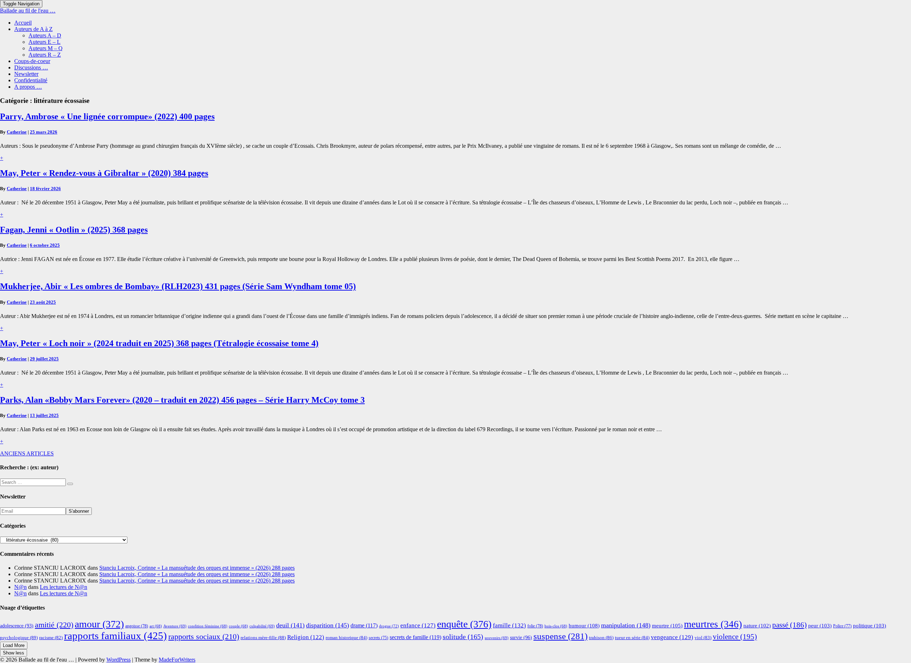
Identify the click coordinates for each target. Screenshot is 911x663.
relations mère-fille (263, 637)
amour (99, 624)
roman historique (346, 637)
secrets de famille (415, 637)
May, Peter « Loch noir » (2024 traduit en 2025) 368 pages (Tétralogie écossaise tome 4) (159, 343)
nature (757, 625)
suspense (560, 636)
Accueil (23, 23)
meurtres (713, 624)
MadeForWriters (177, 660)
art (155, 626)
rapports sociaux (203, 636)
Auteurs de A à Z (33, 29)
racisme (51, 637)
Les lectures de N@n (63, 587)
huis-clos (555, 626)
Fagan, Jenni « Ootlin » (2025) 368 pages (74, 229)
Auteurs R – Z (44, 55)
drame (364, 625)
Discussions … (31, 67)
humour (584, 625)
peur (820, 625)
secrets (378, 638)
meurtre (667, 625)
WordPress (118, 660)
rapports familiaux (115, 635)
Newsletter (26, 74)
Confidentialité (30, 80)
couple (238, 626)
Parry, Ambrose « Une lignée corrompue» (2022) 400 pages (107, 116)
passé (789, 625)
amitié (54, 624)
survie (521, 637)
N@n (20, 587)
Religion (305, 637)
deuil (290, 625)
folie (535, 625)
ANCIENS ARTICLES (27, 453)
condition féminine (207, 626)
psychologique (19, 637)
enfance (418, 625)
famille (509, 625)
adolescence (16, 625)
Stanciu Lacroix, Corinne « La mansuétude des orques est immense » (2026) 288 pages (197, 568)
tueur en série (632, 637)
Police (842, 625)
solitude (463, 637)
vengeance (672, 637)
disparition (327, 625)
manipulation (626, 625)
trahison (601, 637)
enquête (464, 624)
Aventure (174, 626)
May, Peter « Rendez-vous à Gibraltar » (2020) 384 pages (104, 173)
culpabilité (262, 626)
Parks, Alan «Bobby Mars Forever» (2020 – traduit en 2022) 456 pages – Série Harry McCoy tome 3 (182, 399)
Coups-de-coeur (32, 61)
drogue (389, 626)
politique (869, 625)
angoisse (136, 625)
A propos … (28, 87)
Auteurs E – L (44, 42)
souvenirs (497, 638)
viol (703, 637)
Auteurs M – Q (45, 48)
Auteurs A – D (44, 35)
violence (735, 636)
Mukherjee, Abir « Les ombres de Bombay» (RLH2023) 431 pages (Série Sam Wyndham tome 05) (178, 286)
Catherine (17, 132)
